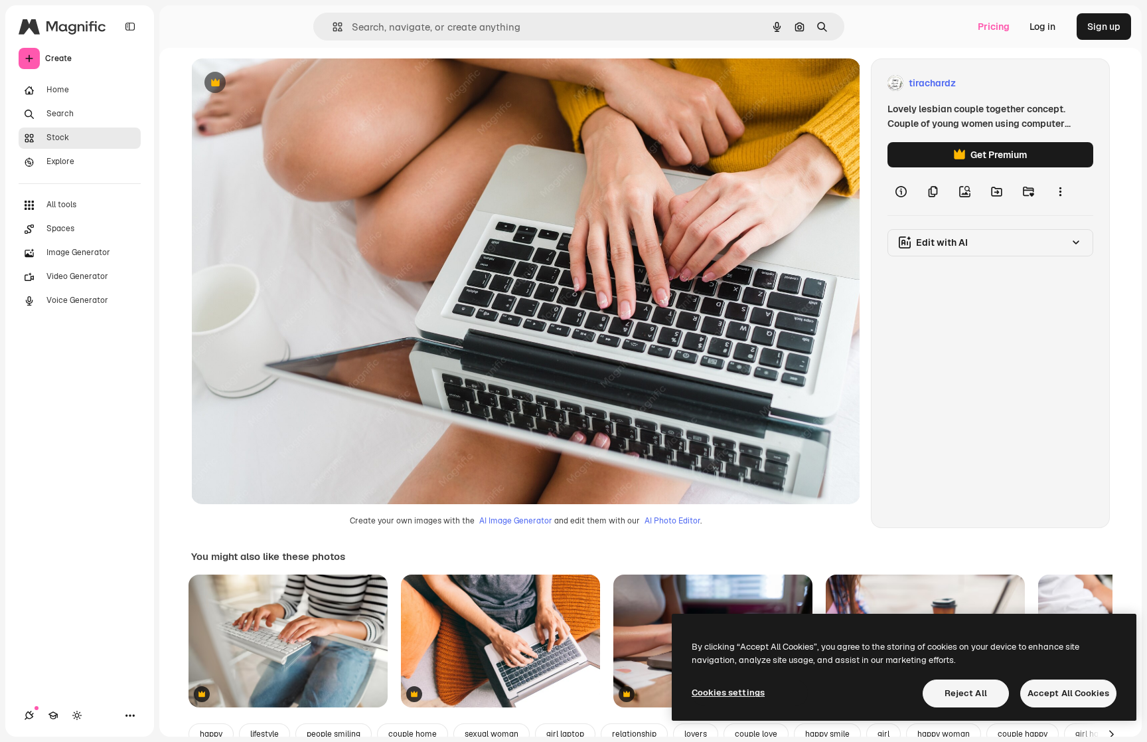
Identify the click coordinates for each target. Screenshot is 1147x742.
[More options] (1060, 191)
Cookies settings (728, 692)
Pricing (994, 27)
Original (276, 83)
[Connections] (29, 715)
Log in (1042, 27)
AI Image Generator (515, 520)
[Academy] (53, 715)
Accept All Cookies (1068, 693)
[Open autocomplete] (332, 27)
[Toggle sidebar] (130, 26)
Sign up (1103, 27)
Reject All (966, 693)
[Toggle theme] (77, 715)
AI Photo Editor (672, 520)
